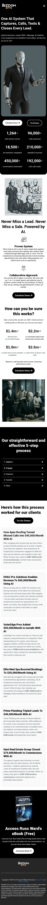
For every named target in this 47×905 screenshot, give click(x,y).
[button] (44, 6)
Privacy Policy (40, 880)
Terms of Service (23, 882)
